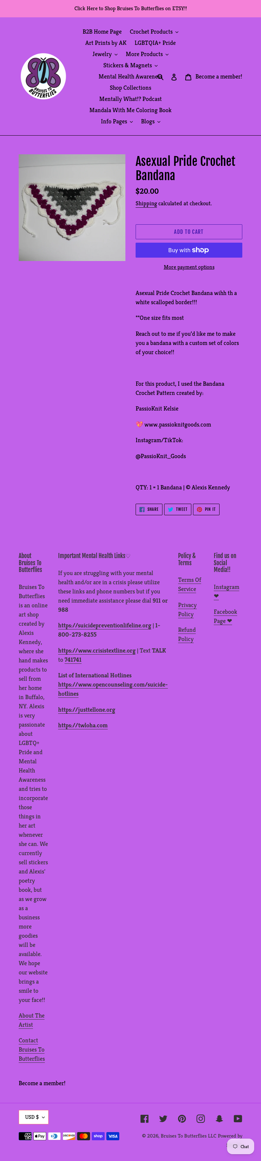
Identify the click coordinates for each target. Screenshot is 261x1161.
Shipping (146, 203)
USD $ (32, 1117)
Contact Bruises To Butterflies (32, 1049)
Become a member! (218, 76)
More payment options (189, 267)
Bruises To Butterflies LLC (188, 1135)
